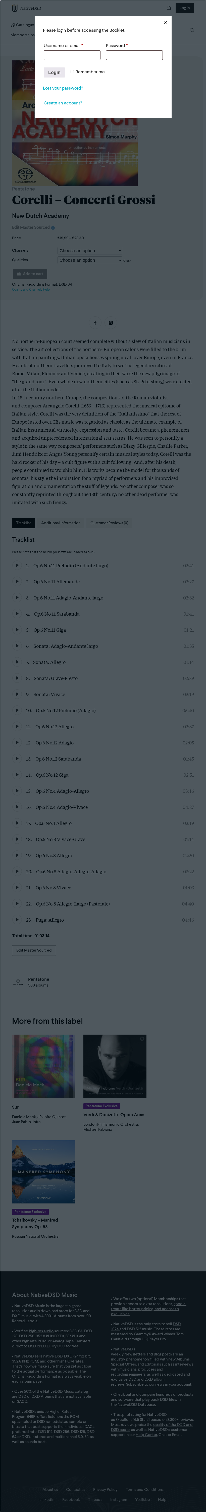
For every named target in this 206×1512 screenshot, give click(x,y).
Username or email (63, 46)
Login (54, 72)
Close (166, 22)
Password (117, 46)
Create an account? (63, 103)
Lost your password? (63, 88)
